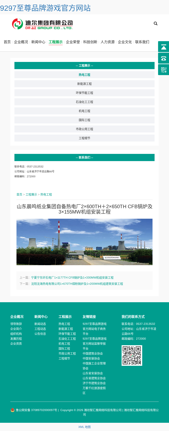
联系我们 (142, 42)
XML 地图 (84, 427)
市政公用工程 (84, 129)
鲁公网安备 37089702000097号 (36, 410)
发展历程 (16, 338)
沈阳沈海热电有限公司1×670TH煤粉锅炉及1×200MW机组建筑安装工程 (77, 283)
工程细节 (84, 138)
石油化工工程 (84, 101)
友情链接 (89, 316)
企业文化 (125, 42)
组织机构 (16, 333)
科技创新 (90, 42)
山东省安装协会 (93, 373)
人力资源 (108, 42)
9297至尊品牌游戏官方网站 (45, 8)
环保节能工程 (84, 92)
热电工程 (84, 74)
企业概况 (21, 42)
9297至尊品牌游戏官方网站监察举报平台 (95, 343)
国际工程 (84, 120)
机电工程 (84, 111)
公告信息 (40, 333)
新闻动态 (40, 323)
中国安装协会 (91, 358)
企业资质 (16, 343)
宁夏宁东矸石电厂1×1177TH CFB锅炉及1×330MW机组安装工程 (72, 277)
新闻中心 (38, 42)
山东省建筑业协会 (94, 378)
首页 (7, 42)
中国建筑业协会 (93, 353)
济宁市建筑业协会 (94, 383)
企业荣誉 (73, 42)
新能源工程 (84, 83)
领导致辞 (16, 323)
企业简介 (16, 328)
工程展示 (56, 42)
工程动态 (40, 328)
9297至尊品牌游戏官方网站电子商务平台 (95, 328)
